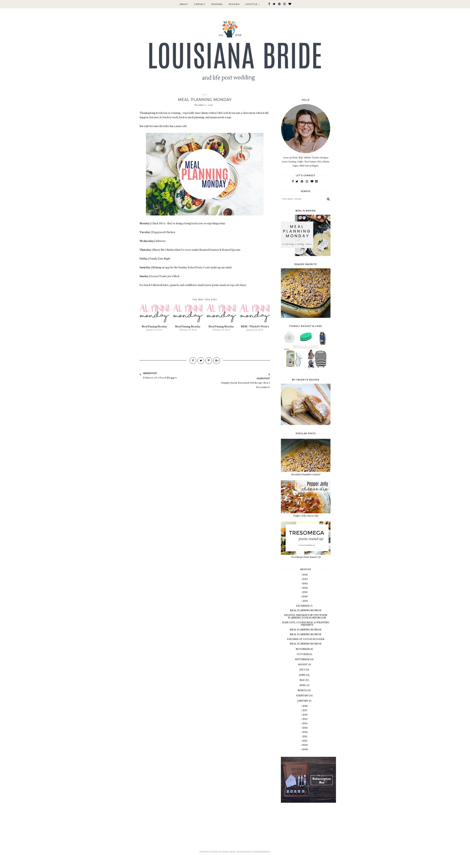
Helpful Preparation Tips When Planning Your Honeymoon (305, 616)
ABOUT (184, 4)
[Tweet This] (201, 360)
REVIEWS (234, 4)
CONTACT (199, 4)
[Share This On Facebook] (193, 360)
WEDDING (217, 4)
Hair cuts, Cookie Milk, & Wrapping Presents (305, 623)
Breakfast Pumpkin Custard (305, 474)
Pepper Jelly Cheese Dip (305, 515)
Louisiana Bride (227, 852)
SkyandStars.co (262, 852)
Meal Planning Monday (305, 610)
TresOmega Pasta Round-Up (306, 556)
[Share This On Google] (216, 360)
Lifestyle (251, 4)
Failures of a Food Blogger (305, 639)
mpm (204, 94)
